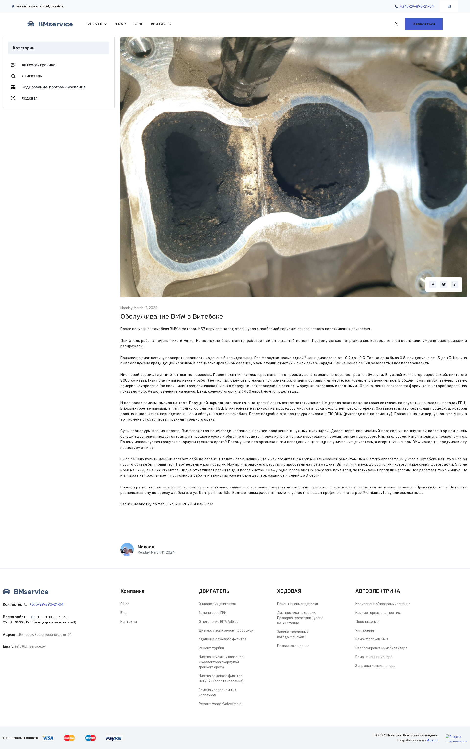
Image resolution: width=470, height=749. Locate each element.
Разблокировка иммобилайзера (381, 648)
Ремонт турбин (211, 648)
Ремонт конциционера (373, 657)
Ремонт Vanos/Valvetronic (220, 704)
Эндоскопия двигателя (217, 604)
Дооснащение (367, 622)
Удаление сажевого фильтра (223, 639)
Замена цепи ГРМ (213, 613)
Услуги (95, 24)
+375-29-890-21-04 (417, 6)
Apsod (432, 740)
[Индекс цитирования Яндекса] (456, 738)
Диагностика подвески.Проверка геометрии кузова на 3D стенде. (300, 618)
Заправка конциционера (375, 666)
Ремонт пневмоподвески (297, 604)
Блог (138, 24)
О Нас (120, 24)
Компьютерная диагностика (378, 613)
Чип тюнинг (365, 630)
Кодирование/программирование (382, 604)
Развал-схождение (293, 646)
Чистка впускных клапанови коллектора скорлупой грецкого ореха (221, 662)
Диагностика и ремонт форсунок (226, 630)
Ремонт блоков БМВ (371, 639)
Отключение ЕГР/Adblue (218, 622)
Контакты (161, 24)
